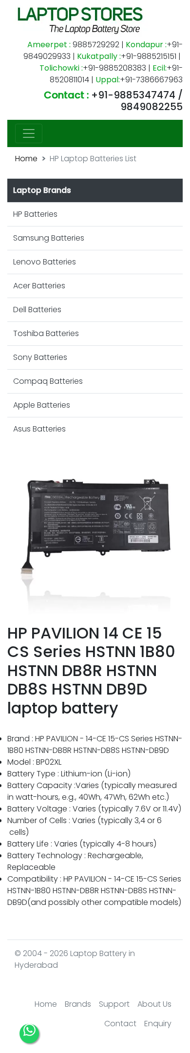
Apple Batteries (41, 405)
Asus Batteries (39, 428)
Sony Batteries (40, 357)
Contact (120, 1023)
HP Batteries (35, 214)
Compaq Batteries (48, 381)
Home (26, 158)
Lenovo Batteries (44, 261)
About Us (154, 1004)
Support (114, 1004)
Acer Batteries (39, 285)
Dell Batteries (37, 309)
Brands (78, 1004)
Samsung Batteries (48, 238)
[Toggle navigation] (28, 133)
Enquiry (157, 1023)
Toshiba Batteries (46, 333)
